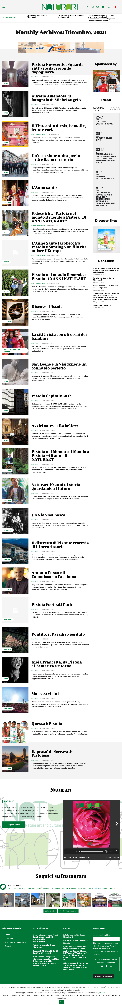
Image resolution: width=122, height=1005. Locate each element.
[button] (116, 6)
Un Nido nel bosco (48, 515)
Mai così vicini (45, 693)
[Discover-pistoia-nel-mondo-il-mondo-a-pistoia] (61, 7)
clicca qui (103, 992)
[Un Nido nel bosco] (15, 521)
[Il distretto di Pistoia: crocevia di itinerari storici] (15, 551)
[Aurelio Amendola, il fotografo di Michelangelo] (15, 104)
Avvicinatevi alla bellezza (56, 425)
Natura (7, 560)
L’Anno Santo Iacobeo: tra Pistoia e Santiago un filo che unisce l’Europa (58, 247)
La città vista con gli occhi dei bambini (59, 336)
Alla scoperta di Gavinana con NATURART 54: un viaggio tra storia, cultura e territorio (75, 966)
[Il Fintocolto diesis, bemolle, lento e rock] (15, 134)
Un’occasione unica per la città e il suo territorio (55, 157)
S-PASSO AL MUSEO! (102, 305)
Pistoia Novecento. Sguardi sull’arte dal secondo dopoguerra (57, 68)
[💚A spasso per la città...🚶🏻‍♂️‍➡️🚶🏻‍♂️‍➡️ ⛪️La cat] (38, 900)
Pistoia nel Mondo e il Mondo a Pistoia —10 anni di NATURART (60, 455)
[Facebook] (87, 6)
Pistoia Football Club (51, 604)
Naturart (35, 77)
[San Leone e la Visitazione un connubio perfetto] (15, 372)
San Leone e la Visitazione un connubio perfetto (59, 366)
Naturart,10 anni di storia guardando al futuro (55, 486)
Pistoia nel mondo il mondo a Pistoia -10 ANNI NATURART (59, 277)
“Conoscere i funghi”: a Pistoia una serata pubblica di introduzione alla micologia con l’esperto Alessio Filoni (101, 18)
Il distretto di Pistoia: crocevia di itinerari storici (60, 545)
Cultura (7, 202)
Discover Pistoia (38, 134)
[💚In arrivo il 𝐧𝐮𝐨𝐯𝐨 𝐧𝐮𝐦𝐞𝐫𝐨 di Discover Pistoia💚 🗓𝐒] (84, 900)
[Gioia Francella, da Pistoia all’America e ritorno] (15, 670)
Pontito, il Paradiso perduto (58, 634)
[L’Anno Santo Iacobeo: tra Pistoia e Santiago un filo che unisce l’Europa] (15, 253)
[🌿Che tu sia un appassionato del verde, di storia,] (53, 900)
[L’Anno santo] (15, 193)
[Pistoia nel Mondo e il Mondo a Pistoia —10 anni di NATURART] (15, 461)
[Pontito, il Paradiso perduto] (15, 640)
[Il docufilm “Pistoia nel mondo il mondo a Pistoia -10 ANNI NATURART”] (15, 223)
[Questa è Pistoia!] (15, 729)
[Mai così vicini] (15, 700)
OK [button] (61, 1002)
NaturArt (8, 530)
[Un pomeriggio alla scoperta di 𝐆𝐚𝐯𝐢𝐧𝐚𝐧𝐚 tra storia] (115, 900)
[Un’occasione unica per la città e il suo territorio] (15, 163)
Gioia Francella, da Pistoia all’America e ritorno (56, 664)
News (6, 143)
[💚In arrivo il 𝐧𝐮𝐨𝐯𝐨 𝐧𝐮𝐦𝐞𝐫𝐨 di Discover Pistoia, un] (7, 900)
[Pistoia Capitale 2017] (15, 402)
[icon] (103, 7)
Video (6, 232)
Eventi (6, 262)
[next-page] (118, 17)
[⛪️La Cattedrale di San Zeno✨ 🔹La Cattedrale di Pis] (22, 900)
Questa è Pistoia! (47, 723)
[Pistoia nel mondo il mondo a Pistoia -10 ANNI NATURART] (15, 283)
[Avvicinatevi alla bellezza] (15, 432)
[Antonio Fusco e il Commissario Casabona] (15, 580)
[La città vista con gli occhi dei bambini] (15, 342)
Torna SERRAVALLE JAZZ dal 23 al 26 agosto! (71, 16)
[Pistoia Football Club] (15, 610)
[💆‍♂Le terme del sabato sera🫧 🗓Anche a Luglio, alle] (99, 900)
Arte (6, 83)
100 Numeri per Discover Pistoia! (75, 941)
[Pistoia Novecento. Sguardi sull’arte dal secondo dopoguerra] (15, 74)
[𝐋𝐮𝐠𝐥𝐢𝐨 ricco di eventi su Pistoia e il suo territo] (69, 900)
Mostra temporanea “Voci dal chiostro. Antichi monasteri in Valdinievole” (106, 270)
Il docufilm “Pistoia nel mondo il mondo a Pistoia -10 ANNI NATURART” (58, 217)
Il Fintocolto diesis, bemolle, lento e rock (58, 128)
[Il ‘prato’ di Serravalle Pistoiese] (15, 759)
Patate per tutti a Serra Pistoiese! (37, 16)
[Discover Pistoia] (15, 312)
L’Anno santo (44, 187)
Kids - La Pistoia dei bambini (12, 350)
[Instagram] (92, 6)
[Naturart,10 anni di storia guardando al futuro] (15, 491)
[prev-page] (24, 17)
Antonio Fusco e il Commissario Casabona (53, 574)
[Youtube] (97, 6)
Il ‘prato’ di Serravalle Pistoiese (52, 753)
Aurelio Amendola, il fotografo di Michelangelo (56, 98)
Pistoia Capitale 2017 (51, 396)
